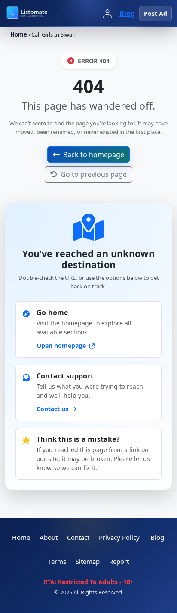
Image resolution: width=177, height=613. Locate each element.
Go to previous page (94, 174)
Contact (78, 537)
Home (18, 34)
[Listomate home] (43, 13)
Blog (127, 13)
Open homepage (62, 345)
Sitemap (88, 561)
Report (119, 561)
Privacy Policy (119, 537)
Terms (57, 561)
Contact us (53, 409)
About (49, 537)
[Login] (107, 13)
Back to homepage (93, 154)
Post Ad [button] (155, 13)
